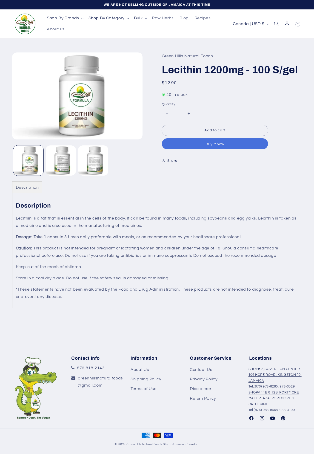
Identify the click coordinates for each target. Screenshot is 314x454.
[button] (65, 18)
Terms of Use (144, 389)
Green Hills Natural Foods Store (148, 444)
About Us (140, 369)
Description (27, 187)
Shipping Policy (146, 379)
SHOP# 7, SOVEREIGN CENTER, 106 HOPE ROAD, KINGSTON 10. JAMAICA (275, 374)
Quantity (168, 104)
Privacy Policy (204, 379)
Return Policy (203, 398)
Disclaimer (200, 389)
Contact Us (201, 369)
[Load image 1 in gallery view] (28, 160)
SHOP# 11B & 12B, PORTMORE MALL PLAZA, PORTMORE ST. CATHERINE (273, 398)
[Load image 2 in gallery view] (61, 160)
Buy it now (215, 144)
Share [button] (172, 160)
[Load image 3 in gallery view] (93, 160)
